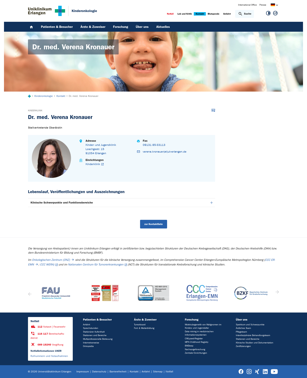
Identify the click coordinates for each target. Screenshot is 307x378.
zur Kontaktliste (153, 224)
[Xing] (257, 371)
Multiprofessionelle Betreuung (97, 339)
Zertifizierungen (243, 346)
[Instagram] (249, 371)
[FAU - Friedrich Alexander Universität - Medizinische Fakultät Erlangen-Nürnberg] (56, 293)
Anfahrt (86, 324)
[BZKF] (251, 293)
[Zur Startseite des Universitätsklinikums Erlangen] (46, 11)
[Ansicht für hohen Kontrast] (268, 14)
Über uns (241, 319)
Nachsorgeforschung (195, 349)
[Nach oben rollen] (300, 371)
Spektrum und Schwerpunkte (250, 324)
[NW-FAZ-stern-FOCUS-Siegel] (105, 293)
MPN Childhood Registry (196, 342)
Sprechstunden (90, 328)
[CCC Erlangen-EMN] (202, 293)
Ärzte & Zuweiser (145, 319)
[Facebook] (241, 371)
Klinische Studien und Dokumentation (254, 342)
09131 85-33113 (154, 145)
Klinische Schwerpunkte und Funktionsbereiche (62, 202)
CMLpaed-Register (194, 338)
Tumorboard (140, 324)
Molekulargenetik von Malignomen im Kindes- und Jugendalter (203, 326)
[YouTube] (274, 371)
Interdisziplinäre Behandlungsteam (253, 335)
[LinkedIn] (265, 371)
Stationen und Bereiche (94, 335)
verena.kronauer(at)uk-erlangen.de (164, 151)
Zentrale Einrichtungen (196, 353)
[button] (277, 293)
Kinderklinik (35, 110)
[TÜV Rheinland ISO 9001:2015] (153, 293)
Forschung (191, 319)
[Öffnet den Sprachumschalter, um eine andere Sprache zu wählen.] (273, 5)
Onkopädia (88, 346)
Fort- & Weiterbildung (144, 328)
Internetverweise (91, 342)
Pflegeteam (241, 331)
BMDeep (189, 345)
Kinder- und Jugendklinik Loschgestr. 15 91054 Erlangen (101, 149)
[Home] (31, 27)
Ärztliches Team (243, 328)
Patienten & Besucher (97, 319)
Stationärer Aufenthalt (94, 331)
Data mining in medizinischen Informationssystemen (199, 333)
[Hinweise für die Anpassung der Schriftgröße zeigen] (275, 14)
